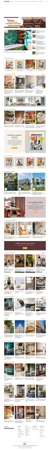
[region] (25, 84)
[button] (22, 445)
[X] (13, 428)
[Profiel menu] (46, 1)
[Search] (47, 1)
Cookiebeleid (14, 445)
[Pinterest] (11, 428)
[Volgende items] (14, 74)
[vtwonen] (7, 1)
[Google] (4, 428)
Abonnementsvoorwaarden (34, 445)
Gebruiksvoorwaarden (27, 445)
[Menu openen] (2, 1)
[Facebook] (6, 428)
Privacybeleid (18, 445)
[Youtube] (9, 428)
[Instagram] (8, 428)
